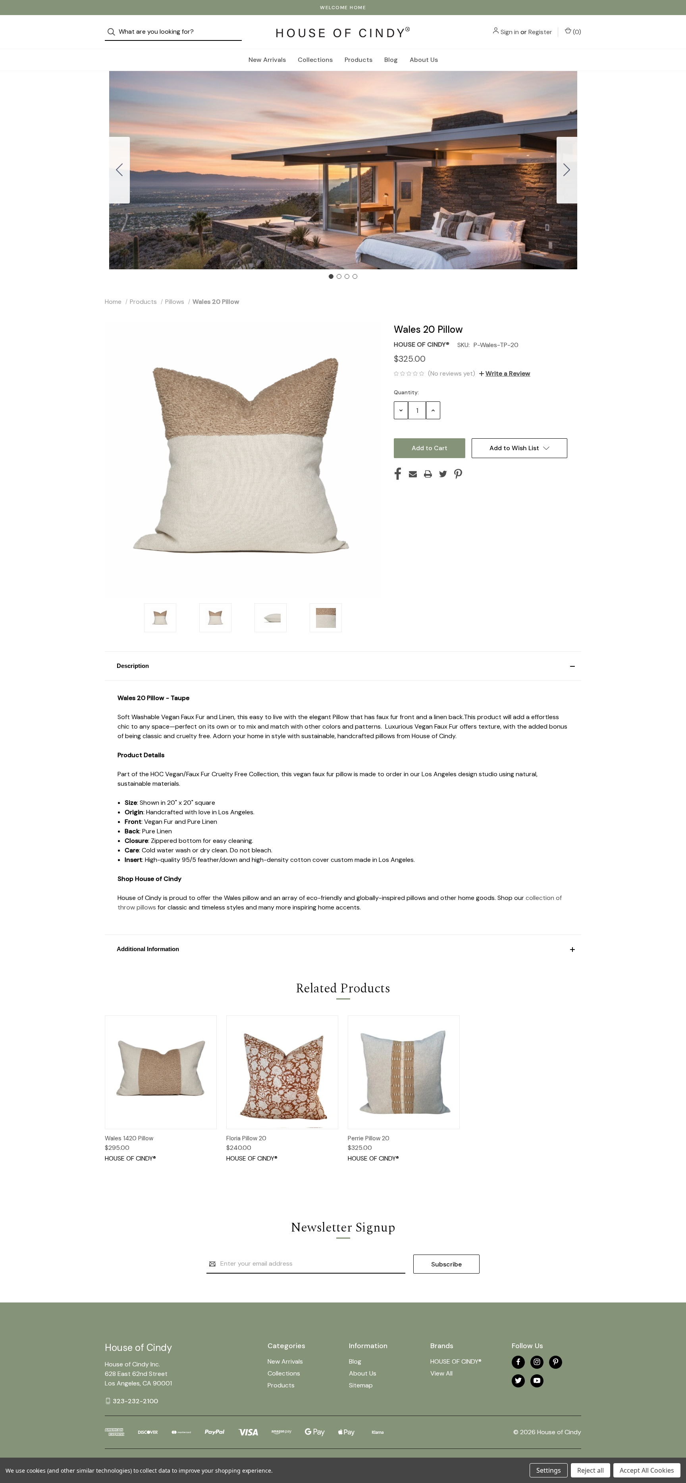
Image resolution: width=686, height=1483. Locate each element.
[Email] (413, 474)
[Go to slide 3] (347, 276)
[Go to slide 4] (119, 170)
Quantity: (406, 392)
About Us (424, 60)
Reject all (590, 1470)
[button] (343, 666)
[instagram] (537, 1361)
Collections (315, 60)
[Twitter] (443, 474)
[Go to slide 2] (567, 170)
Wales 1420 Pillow (129, 1138)
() (576, 32)
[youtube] (537, 1380)
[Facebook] (398, 474)
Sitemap (361, 1385)
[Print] (428, 474)
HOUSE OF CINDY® (456, 1361)
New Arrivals (267, 60)
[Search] (114, 32)
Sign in (510, 32)
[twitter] (518, 1380)
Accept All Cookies (647, 1470)
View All (441, 1373)
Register (540, 32)
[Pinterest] (458, 474)
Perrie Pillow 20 (368, 1138)
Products (358, 60)
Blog (391, 60)
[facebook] (518, 1361)
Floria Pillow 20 (246, 1138)
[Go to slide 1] (331, 276)
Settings (548, 1470)
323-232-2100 (135, 1401)
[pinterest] (555, 1361)
